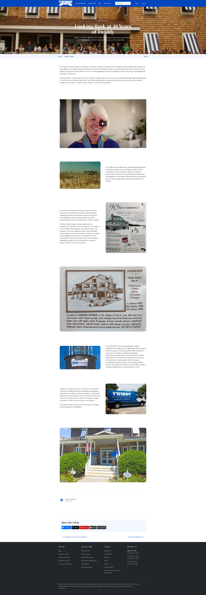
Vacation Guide (63, 554)
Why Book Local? (64, 561)
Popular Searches (64, 557)
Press (106, 561)
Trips (136, 3)
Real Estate (107, 3)
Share (146, 56)
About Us (107, 551)
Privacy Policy (108, 567)
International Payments (89, 561)
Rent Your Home (86, 567)
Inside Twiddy (69, 56)
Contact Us (108, 554)
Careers (107, 557)
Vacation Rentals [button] (81, 3)
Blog (99, 3)
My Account (85, 551)
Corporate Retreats (65, 564)
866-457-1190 (132, 551)
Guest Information (87, 557)
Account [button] (143, 3)
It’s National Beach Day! (136, 537)
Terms (106, 564)
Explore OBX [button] (92, 3)
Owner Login (85, 554)
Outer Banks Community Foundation (74, 537)
